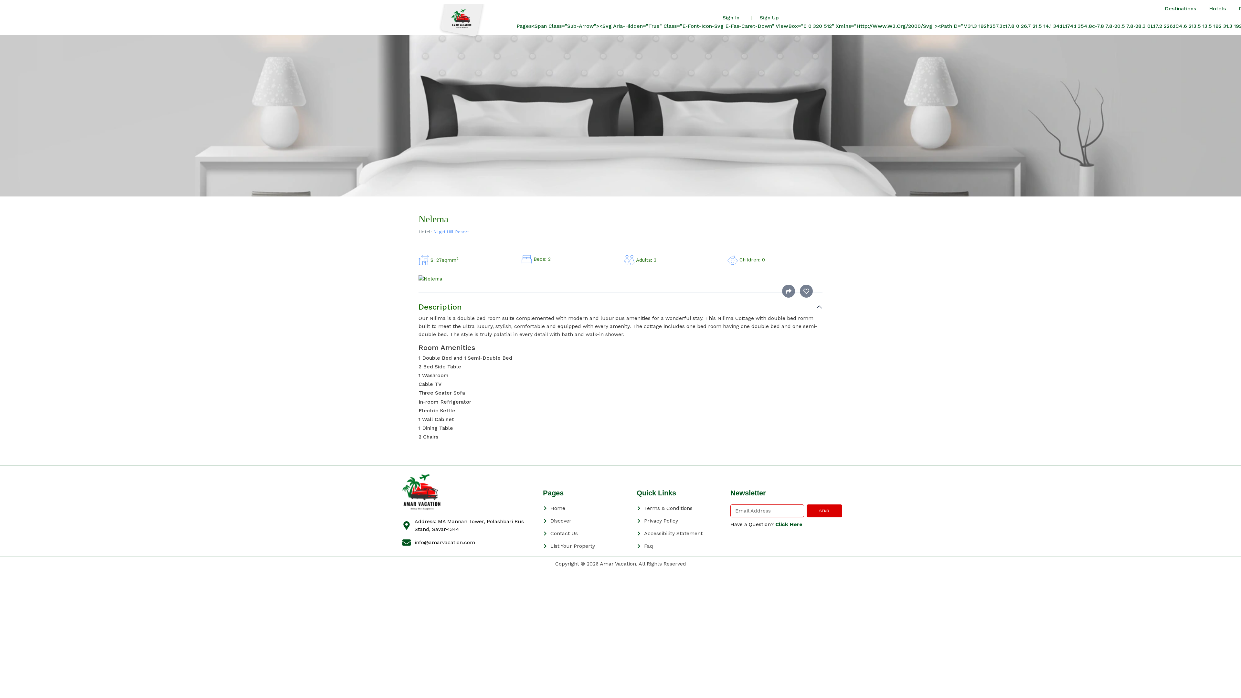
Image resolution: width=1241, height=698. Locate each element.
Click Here (788, 524)
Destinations (1180, 8)
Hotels (1217, 8)
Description (440, 307)
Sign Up (769, 18)
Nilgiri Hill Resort (451, 231)
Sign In (731, 18)
